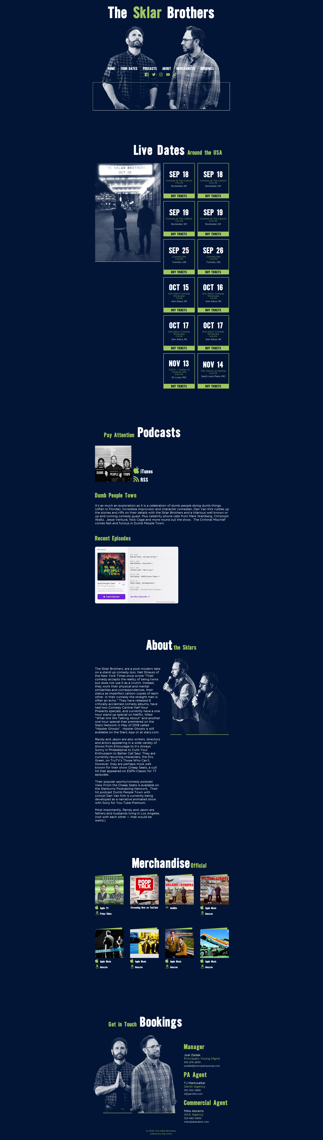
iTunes (147, 471)
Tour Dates (129, 69)
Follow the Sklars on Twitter (154, 74)
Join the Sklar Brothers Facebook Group (147, 74)
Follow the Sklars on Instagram (161, 74)
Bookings (207, 69)
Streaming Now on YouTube (144, 907)
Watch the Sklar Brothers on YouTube (168, 74)
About (166, 69)
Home (111, 69)
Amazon (209, 913)
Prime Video (106, 913)
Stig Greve (167, 1134)
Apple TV (104, 908)
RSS (144, 480)
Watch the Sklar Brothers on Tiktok (175, 74)
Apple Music (211, 908)
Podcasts (150, 69)
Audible (173, 908)
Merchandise (186, 69)
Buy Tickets (179, 196)
